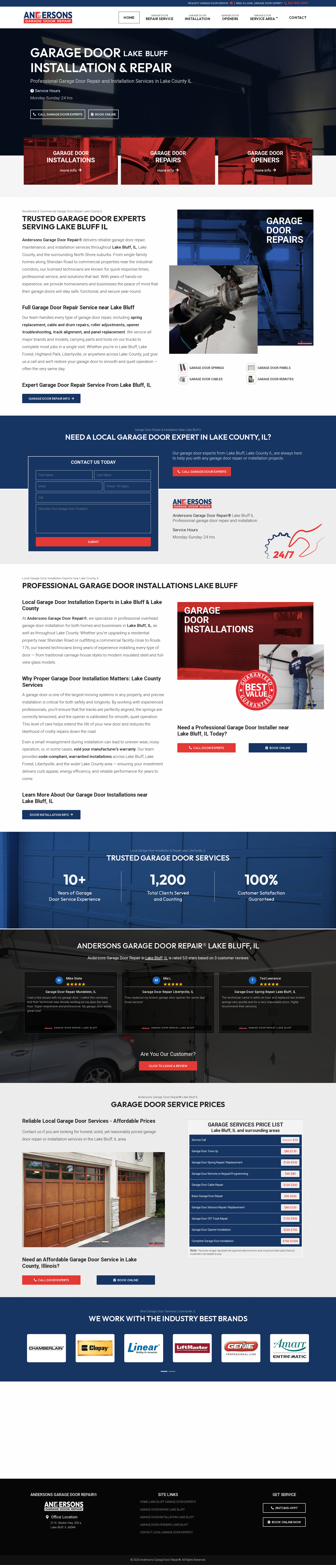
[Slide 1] (82, 1241)
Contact (298, 17)
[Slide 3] (97, 1241)
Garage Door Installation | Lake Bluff (167, 1517)
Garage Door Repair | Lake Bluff (162, 1509)
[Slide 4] (105, 1241)
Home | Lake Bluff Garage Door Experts (168, 1501)
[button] (264, 17)
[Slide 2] (89, 1241)
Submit (93, 542)
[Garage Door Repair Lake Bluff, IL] (48, 17)
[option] (70, 1003)
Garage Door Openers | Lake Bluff (164, 1524)
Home (131, 18)
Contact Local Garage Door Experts (166, 1532)
